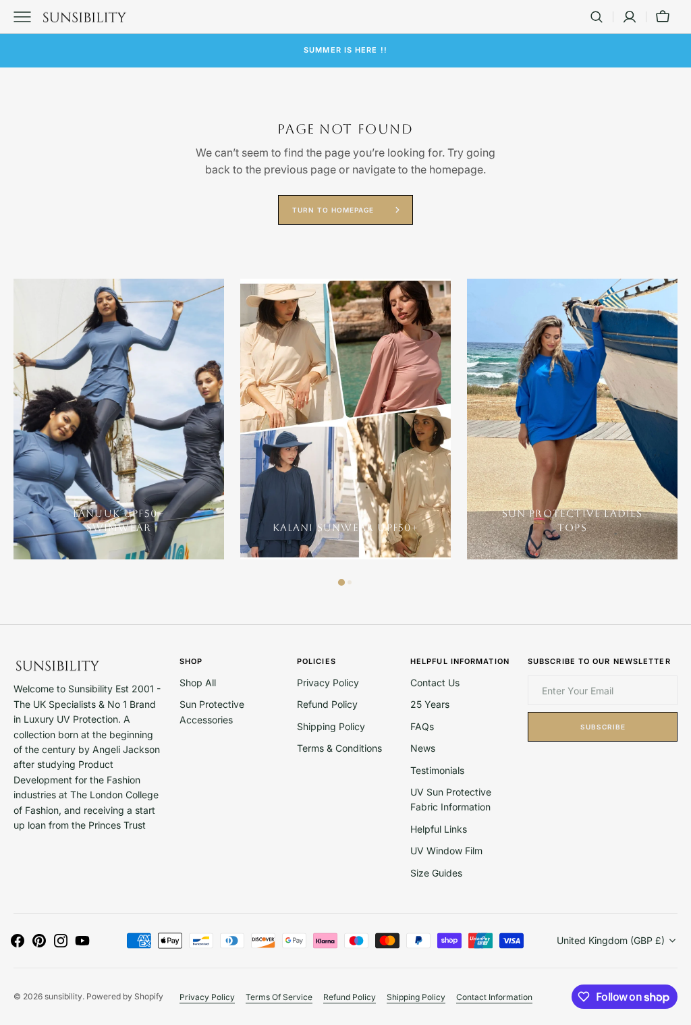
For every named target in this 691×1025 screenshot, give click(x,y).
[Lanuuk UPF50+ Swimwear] (118, 419)
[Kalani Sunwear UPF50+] (345, 419)
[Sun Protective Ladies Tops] (572, 419)
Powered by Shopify (124, 996)
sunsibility (63, 996)
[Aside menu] (26, 16)
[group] (118, 419)
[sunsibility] (84, 16)
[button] (596, 17)
